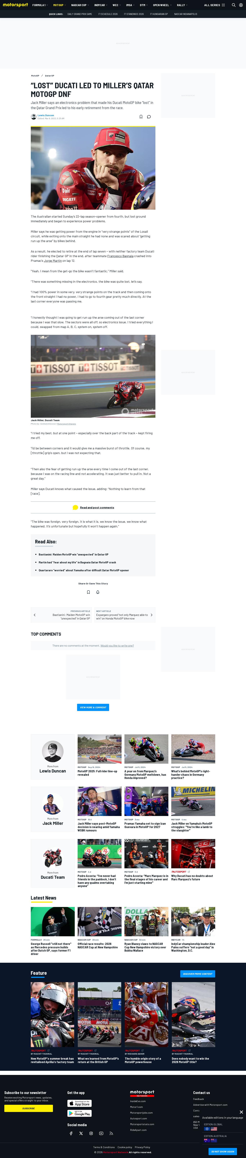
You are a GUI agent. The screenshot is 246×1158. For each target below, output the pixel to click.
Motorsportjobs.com (141, 1112)
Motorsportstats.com (142, 1124)
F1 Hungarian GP (159, 13)
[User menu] (241, 5)
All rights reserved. (140, 1152)
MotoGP (58, 5)
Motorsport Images (66, 423)
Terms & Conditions (104, 1147)
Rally (181, 5)
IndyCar (99, 5)
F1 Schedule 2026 (108, 13)
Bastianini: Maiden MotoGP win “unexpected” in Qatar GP (73, 554)
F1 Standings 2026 (134, 13)
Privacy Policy (142, 1147)
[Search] (233, 5)
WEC (115, 5)
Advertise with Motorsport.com (210, 1104)
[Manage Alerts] (97, 592)
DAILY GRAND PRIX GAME (80, 13)
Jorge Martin (53, 261)
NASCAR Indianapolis (185, 13)
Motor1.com (136, 1106)
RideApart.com (138, 1129)
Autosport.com (138, 1118)
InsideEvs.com (138, 1101)
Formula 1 (38, 5)
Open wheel (161, 5)
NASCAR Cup (78, 5)
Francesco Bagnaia (120, 256)
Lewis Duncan (46, 115)
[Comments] (150, 116)
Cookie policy (125, 1147)
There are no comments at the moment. (93, 645)
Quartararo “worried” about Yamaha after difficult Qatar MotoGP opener (84, 570)
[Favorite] (141, 116)
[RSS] (111, 1133)
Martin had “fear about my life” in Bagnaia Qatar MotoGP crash (77, 562)
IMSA (129, 5)
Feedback (198, 1098)
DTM (142, 5)
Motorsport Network (115, 1152)
